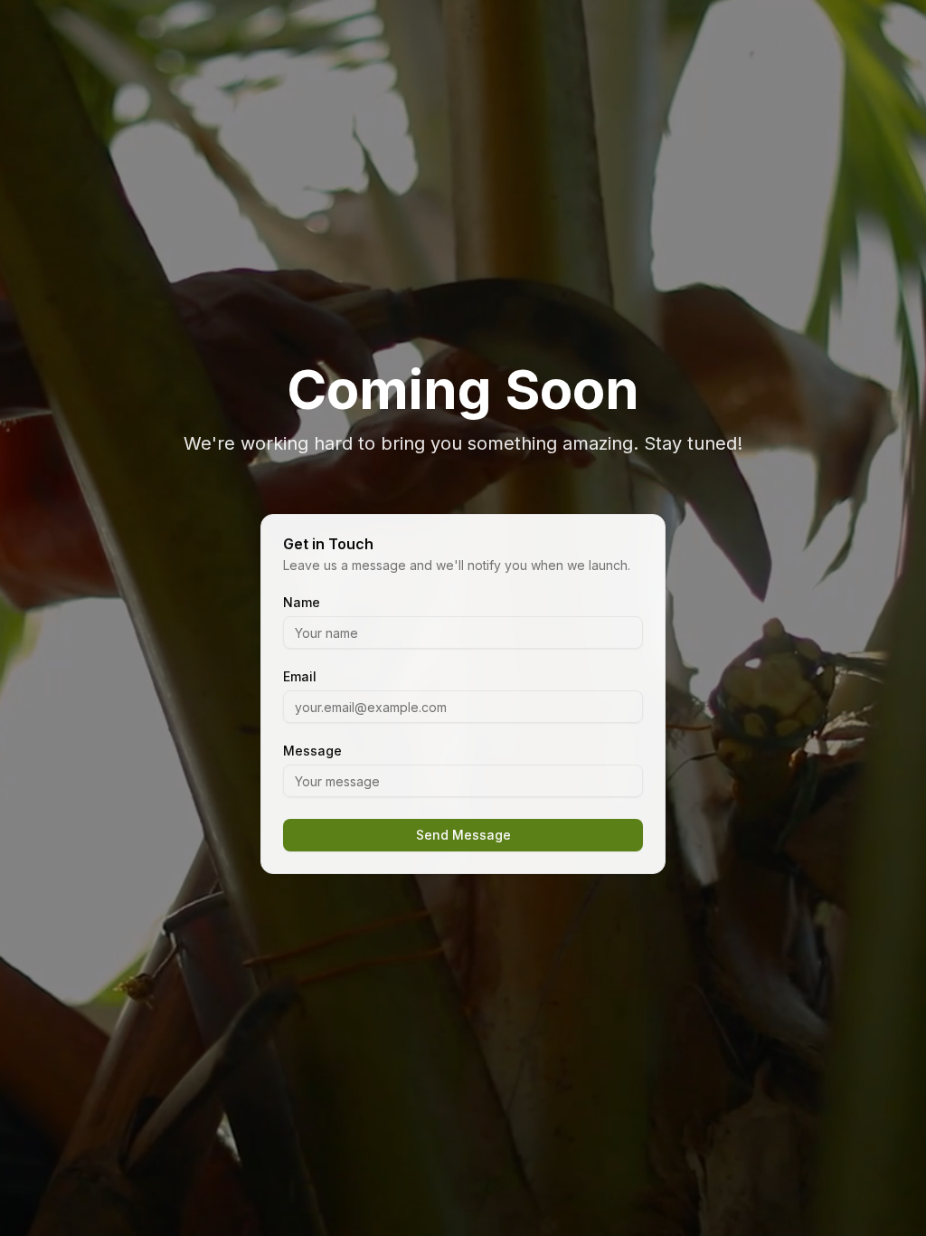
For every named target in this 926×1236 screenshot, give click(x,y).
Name (301, 602)
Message (312, 751)
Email (300, 676)
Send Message (463, 834)
